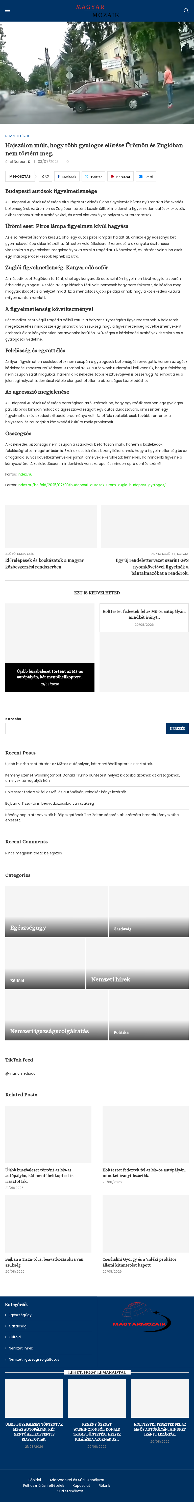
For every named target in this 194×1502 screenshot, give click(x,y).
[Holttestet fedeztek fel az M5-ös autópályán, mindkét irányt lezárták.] (144, 662)
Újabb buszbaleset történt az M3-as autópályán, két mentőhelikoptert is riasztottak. (79, 763)
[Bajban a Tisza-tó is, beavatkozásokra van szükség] (48, 1224)
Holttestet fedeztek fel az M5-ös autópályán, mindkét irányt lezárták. (66, 792)
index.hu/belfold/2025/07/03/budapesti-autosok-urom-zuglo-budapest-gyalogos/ (92, 484)
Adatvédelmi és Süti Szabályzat (77, 1479)
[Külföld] (45, 963)
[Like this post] (47, 176)
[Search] (186, 10)
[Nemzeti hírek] (137, 963)
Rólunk (104, 1485)
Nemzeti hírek (21, 1348)
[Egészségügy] (56, 911)
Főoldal (35, 1479)
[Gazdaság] (149, 911)
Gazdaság (18, 1326)
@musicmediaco (20, 1073)
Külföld (15, 1337)
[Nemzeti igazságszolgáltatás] (56, 1015)
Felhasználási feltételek (43, 1485)
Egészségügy (20, 1315)
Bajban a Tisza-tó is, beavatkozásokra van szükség (49, 803)
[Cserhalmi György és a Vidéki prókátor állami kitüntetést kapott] (146, 1224)
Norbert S (22, 161)
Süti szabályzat (70, 1491)
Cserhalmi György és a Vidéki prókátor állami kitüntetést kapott (140, 1262)
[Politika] (149, 1015)
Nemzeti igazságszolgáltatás (34, 1359)
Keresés (13, 718)
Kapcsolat (81, 1485)
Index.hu (25, 474)
